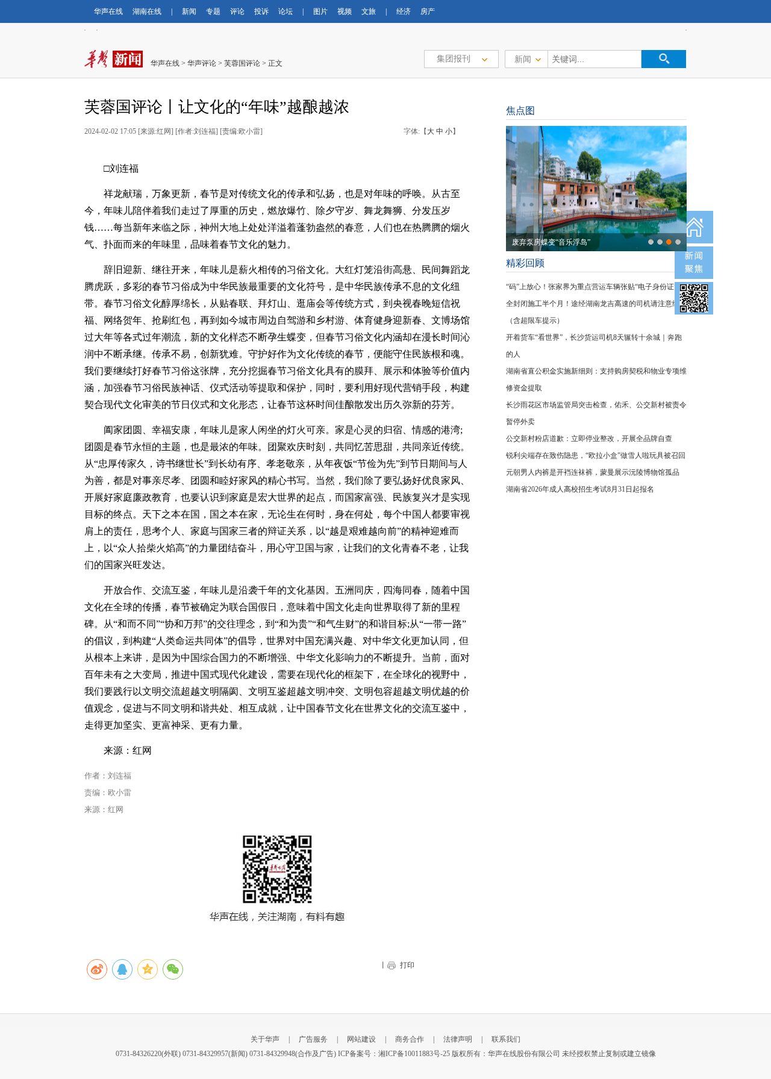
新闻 (189, 11)
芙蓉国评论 (242, 63)
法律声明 (457, 1039)
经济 (403, 11)
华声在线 (108, 11)
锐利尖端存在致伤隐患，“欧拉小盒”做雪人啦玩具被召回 (595, 455)
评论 (237, 11)
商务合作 (409, 1039)
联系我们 (506, 1039)
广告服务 (313, 1039)
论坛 (285, 11)
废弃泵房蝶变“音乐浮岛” (551, 242)
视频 (344, 11)
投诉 (261, 11)
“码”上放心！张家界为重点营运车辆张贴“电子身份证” (591, 287)
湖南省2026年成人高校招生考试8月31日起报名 (580, 489)
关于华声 (265, 1039)
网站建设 (361, 1039)
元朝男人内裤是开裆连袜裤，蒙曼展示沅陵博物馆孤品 (592, 472)
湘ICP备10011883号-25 (414, 1053)
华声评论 (201, 63)
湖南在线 (147, 11)
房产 (427, 11)
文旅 (368, 11)
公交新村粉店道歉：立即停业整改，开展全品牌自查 (589, 438)
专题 (213, 11)
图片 (320, 11)
